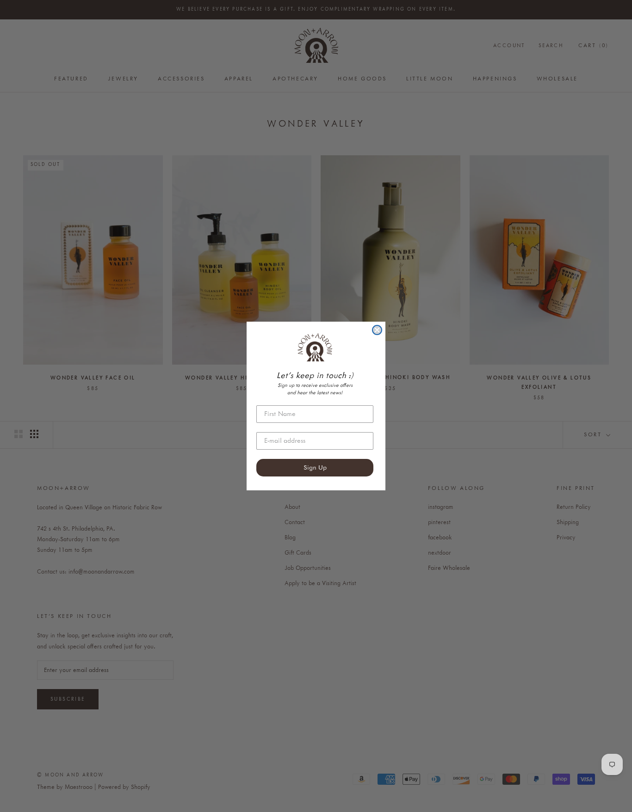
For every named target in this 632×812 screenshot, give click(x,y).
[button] (314, 347)
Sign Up (315, 467)
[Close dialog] (377, 330)
